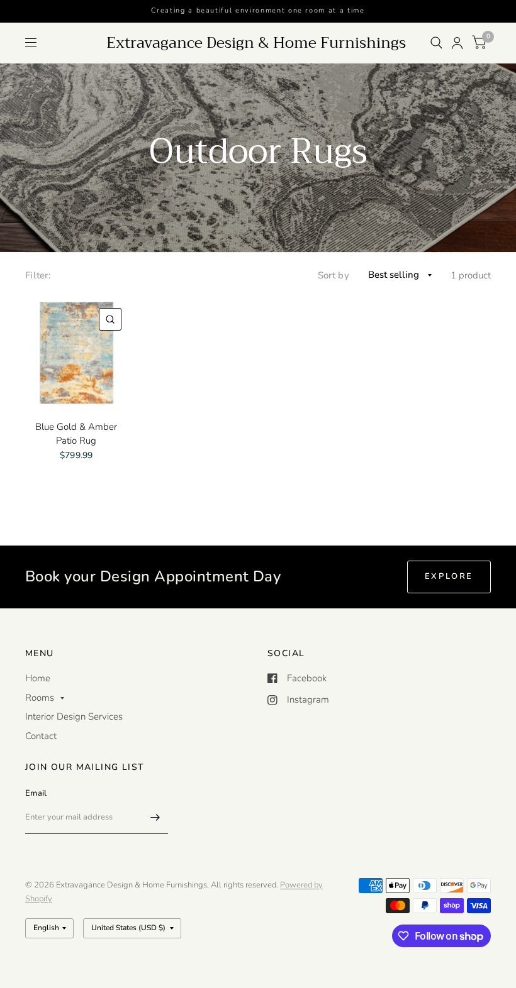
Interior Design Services (74, 716)
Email (36, 793)
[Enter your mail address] (155, 817)
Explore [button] (449, 576)
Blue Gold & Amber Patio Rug (76, 433)
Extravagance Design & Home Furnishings (256, 42)
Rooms (39, 697)
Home (37, 678)
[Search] (436, 43)
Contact (41, 736)
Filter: (38, 275)
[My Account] (457, 43)
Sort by (333, 275)
